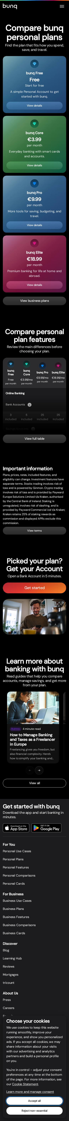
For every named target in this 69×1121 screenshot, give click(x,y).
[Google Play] (46, 827)
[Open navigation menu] (62, 6)
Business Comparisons (19, 925)
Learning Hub (12, 958)
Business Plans (13, 909)
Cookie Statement (25, 1084)
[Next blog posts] (39, 770)
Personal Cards (14, 883)
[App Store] (16, 827)
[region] (34, 727)
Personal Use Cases (17, 851)
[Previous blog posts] (30, 770)
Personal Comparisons (19, 875)
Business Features (16, 917)
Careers (8, 1008)
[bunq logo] (10, 6)
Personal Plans (13, 859)
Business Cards (14, 933)
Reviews (8, 966)
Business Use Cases (17, 901)
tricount (8, 983)
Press (7, 1000)
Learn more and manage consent (30, 1092)
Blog (6, 950)
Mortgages (10, 974)
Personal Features (16, 867)
